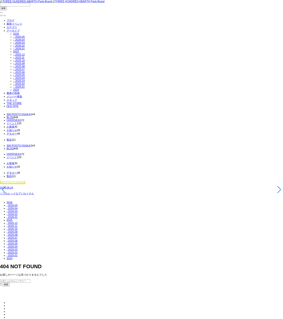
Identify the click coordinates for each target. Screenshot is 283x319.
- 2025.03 (12, 249)
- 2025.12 (12, 223)
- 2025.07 (12, 237)
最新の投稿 (13, 93)
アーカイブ (13, 30)
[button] (1, 15)
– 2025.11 (18, 57)
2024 (16, 90)
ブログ (10, 20)
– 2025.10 (19, 60)
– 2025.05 (19, 75)
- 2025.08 (12, 235)
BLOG (10, 117)
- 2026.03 (12, 211)
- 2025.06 (12, 240)
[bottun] (1, 12)
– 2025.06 (19, 72)
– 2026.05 (19, 37)
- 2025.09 (12, 232)
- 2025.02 (12, 252)
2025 (16, 51)
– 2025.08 (19, 66)
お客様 (10, 126)
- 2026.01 (12, 217)
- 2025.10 (12, 229)
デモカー (12, 133)
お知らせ (12, 130)
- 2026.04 (12, 208)
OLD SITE (13, 106)
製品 (9, 139)
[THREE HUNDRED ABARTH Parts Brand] (52, 1)
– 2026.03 (19, 42)
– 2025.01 (19, 87)
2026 (16, 34)
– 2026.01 (19, 48)
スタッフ (12, 100)
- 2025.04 (12, 246)
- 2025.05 (12, 243)
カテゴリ (12, 27)
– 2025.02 (19, 84)
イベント (12, 123)
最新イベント (14, 23)
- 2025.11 (12, 226)
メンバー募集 (14, 96)
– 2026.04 (19, 39)
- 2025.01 (12, 255)
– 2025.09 (19, 63)
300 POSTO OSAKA (19, 114)
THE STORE (14, 103)
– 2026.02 (19, 45)
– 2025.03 (19, 81)
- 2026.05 (12, 205)
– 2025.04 (19, 78)
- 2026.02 (12, 214)
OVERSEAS (14, 120)
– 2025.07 (19, 69)
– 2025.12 (19, 54)
